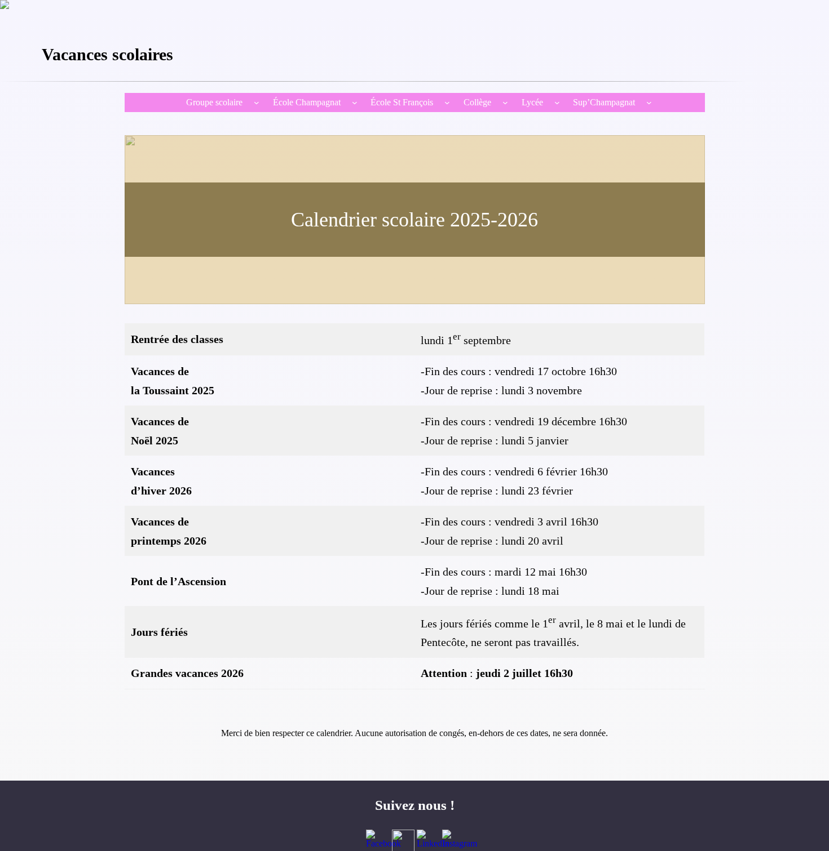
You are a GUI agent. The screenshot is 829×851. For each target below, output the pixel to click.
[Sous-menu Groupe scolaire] (256, 102)
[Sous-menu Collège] (505, 102)
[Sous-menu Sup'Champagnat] (649, 102)
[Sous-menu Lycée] (557, 102)
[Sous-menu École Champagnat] (355, 102)
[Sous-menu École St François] (447, 102)
